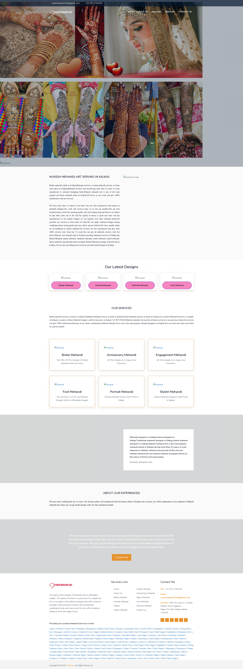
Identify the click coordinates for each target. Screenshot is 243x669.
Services (170, 11)
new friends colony (84, 648)
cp (50, 632)
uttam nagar (94, 658)
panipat (134, 648)
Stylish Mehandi (143, 589)
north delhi (106, 648)
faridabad (171, 632)
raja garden (81, 651)
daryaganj (58, 632)
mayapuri (179, 642)
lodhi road (122, 642)
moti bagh (139, 645)
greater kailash (62, 635)
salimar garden (94, 655)
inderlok (181, 635)
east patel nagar (157, 632)
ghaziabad (181, 632)
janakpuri (68, 638)
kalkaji (98, 638)
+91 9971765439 (93, 3)
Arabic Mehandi (120, 610)
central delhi (146, 628)
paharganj (117, 648)
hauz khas (162, 635)
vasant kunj (120, 658)
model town (127, 645)
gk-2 (51, 635)
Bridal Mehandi (120, 597)
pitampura (181, 648)
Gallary (156, 11)
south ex (140, 655)
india (61, 638)
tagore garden (167, 655)
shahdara (67, 655)
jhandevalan (88, 638)
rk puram (157, 651)
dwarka (119, 632)
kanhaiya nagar (122, 638)
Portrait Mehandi (121, 601)
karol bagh (154, 638)
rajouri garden (134, 651)
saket (184, 651)
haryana (152, 635)
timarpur (53, 658)
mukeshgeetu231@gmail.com (66, 3)
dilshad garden (107, 632)
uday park (82, 658)
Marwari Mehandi (143, 605)
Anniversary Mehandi (145, 593)
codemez (70, 665)
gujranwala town (104, 635)
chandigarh (158, 628)
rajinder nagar (120, 651)
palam (126, 648)
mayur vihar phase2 (72, 645)
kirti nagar (70, 642)
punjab (190, 648)
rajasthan (92, 651)
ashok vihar (70, 628)
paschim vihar (145, 648)
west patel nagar (169, 658)
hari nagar (142, 635)
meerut (117, 645)
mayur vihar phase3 (91, 645)
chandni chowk (171, 628)
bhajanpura (91, 628)
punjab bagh (56, 651)
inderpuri (53, 638)
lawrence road (96, 642)
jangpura (78, 638)
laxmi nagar (110, 642)
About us (142, 11)
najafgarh (161, 645)
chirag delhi (185, 628)
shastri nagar (108, 655)
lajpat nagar (82, 642)
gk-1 (190, 632)
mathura (170, 642)
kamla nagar (108, 638)
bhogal (119, 628)
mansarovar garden (156, 642)
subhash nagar (152, 655)
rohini (166, 651)
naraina (183, 645)
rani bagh (147, 651)
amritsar (59, 628)
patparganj (170, 648)
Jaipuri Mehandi (143, 597)
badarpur (81, 628)
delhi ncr (83, 632)
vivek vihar (143, 658)
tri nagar (63, 658)
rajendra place (105, 651)
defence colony (71, 632)
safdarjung (175, 651)
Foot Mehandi (142, 601)
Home (131, 11)
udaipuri (72, 658)
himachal (172, 635)
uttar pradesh (107, 658)
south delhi (129, 655)
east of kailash (142, 632)
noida (97, 648)
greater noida (77, 635)
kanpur (134, 638)
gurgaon (117, 635)
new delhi (69, 648)
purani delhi (68, 651)
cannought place (131, 628)
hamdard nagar (129, 635)
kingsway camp (56, 642)
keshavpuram (167, 638)
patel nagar (158, 648)
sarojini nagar (55, 655)
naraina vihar (173, 645)
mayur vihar (107, 645)
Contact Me (121, 557)
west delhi (154, 658)
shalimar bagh (79, 655)
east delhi (129, 632)
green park (90, 635)
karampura (143, 638)
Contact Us (185, 11)
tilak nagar (180, 655)
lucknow (142, 642)
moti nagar (150, 645)
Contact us (141, 610)
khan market (180, 638)
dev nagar (94, 632)
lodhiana (133, 642)
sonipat (119, 655)
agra (51, 628)
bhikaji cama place (106, 628)
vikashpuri (132, 658)
